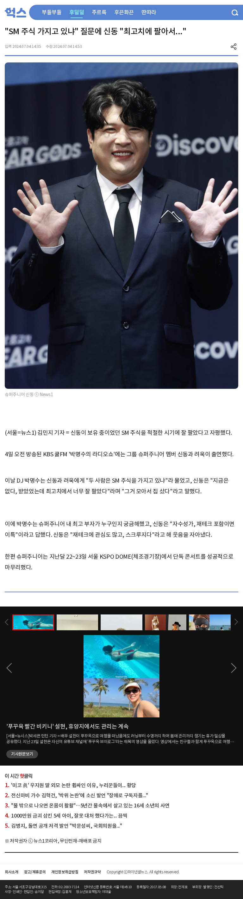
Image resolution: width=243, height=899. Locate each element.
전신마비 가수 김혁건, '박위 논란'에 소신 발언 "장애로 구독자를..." (76, 795)
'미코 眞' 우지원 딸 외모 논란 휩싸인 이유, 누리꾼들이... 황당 (70, 785)
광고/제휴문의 (35, 872)
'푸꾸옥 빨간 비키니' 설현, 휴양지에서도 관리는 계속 (67, 726)
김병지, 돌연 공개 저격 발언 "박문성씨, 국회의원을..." (63, 826)
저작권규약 (92, 872)
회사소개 (11, 872)
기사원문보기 (22, 754)
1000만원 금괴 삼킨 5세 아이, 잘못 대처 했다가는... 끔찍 (66, 815)
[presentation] (7, 622)
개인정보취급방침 (64, 872)
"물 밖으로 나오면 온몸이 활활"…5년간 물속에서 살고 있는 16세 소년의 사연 (87, 805)
